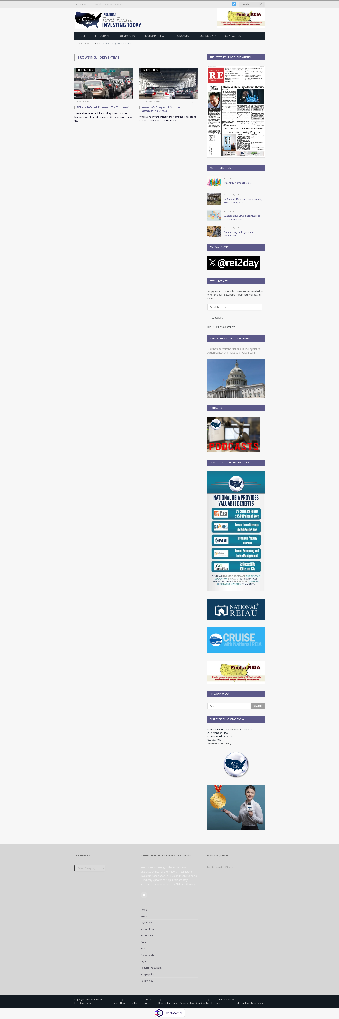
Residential (147, 935)
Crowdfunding (148, 954)
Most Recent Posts (221, 167)
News (144, 916)
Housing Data (207, 35)
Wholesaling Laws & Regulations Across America (242, 217)
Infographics (85, 70)
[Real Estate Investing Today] (109, 20)
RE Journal (102, 35)
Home (82, 35)
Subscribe (217, 317)
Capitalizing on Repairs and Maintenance (239, 234)
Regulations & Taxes (152, 967)
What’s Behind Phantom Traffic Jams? (103, 107)
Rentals (145, 948)
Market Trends (148, 929)
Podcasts (182, 35)
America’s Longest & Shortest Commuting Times (162, 109)
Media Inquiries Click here (221, 867)
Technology (147, 980)
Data (143, 942)
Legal (143, 961)
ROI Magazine (127, 35)
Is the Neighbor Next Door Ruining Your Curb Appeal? (123, 4)
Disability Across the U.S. (238, 182)
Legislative (146, 922)
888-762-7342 (214, 739)
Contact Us (233, 35)
